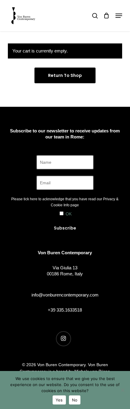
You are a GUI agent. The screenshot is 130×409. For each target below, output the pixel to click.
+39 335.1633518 (65, 309)
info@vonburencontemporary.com (65, 294)
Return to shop (65, 75)
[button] (118, 16)
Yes (59, 400)
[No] (122, 390)
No (75, 400)
